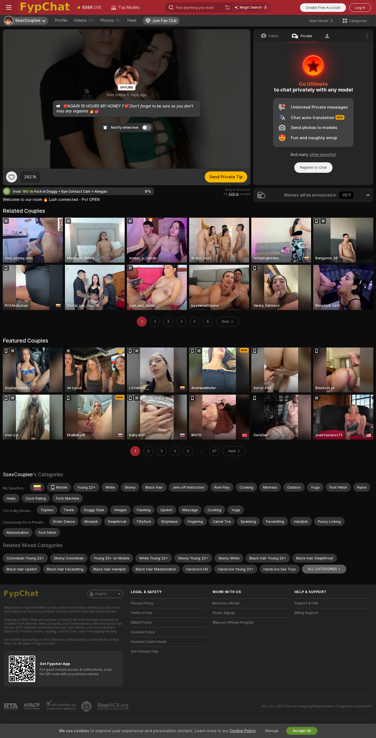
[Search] (227, 7)
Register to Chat (313, 167)
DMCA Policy (141, 622)
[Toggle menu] (9, 7)
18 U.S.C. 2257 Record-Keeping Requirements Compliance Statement (317, 706)
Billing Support (306, 613)
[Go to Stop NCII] (113, 706)
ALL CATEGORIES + (324, 569)
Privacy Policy (142, 603)
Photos (110, 20)
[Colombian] (37, 487)
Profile (61, 20)
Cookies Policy (143, 632)
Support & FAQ (306, 603)
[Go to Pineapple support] (87, 706)
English (101, 594)
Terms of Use (141, 613)
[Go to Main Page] (45, 7)
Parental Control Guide (149, 642)
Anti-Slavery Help (145, 651)
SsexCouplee (18, 474)
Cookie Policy (242, 731)
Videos (84, 20)
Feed (131, 20)
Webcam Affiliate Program (233, 622)
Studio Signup (223, 613)
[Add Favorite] (11, 176)
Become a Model (225, 603)
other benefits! (322, 154)
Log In (360, 8)
